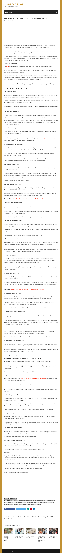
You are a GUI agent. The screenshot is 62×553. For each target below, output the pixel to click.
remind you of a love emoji (48, 139)
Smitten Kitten (36, 502)
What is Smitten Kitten (35, 504)
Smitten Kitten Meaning (47, 502)
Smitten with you (9, 504)
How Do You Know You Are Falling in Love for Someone (19, 537)
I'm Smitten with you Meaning (31, 500)
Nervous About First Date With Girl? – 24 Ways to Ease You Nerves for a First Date (42, 539)
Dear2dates (14, 4)
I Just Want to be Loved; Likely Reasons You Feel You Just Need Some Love (29, 198)
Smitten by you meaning (25, 502)
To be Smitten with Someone (21, 504)
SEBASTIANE (11, 20)
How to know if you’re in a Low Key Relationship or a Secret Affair (27, 289)
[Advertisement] (31, 34)
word (7, 66)
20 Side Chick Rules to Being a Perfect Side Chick (44, 517)
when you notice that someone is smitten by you (33, 378)
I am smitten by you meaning (16, 500)
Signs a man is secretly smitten (47, 500)
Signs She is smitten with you (11, 502)
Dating (14, 498)
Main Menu (9, 12)
